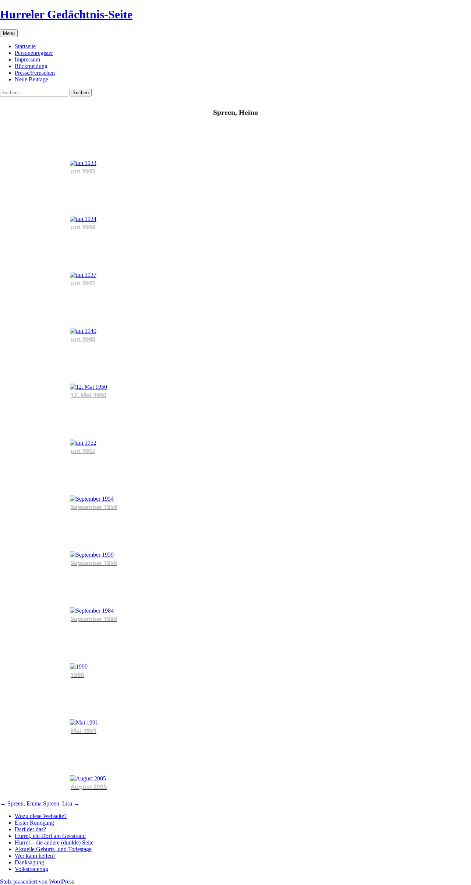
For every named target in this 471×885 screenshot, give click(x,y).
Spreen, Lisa (61, 803)
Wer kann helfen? (35, 856)
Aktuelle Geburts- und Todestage (53, 849)
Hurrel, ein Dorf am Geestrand (50, 836)
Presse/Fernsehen (35, 73)
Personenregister (34, 53)
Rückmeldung (31, 66)
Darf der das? (30, 829)
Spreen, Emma (21, 803)
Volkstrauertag (31, 869)
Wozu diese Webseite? (41, 816)
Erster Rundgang (34, 822)
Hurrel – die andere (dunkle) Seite (54, 842)
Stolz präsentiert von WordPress (37, 881)
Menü (9, 33)
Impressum (27, 59)
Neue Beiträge (31, 79)
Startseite (25, 46)
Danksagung (29, 862)
